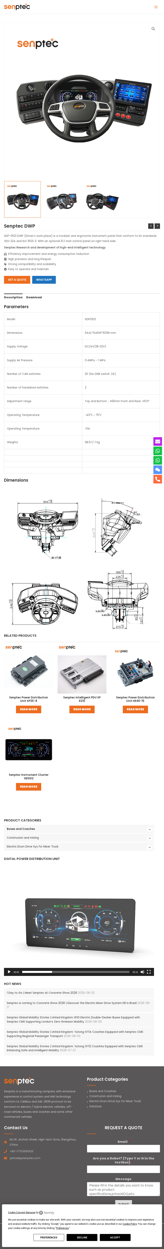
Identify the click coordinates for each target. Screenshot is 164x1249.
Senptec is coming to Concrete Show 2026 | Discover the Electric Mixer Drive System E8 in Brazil (72, 1003)
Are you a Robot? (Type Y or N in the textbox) (123, 1160)
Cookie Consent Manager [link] (21, 1212)
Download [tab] (34, 297)
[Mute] (142, 972)
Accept (115, 1237)
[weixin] (157, 469)
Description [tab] (13, 297)
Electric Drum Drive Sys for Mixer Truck (32, 846)
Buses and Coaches (21, 829)
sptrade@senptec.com (24, 1158)
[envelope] (157, 441)
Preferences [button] (62, 1228)
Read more (28, 709)
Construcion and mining (23, 838)
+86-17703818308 (21, 1151)
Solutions (95, 1106)
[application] (79, 919)
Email (124, 1142)
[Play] (9, 972)
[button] (79, 920)
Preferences (48, 1237)
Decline (82, 1237)
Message (123, 1179)
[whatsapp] (157, 451)
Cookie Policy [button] (130, 1224)
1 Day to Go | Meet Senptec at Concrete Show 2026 (42, 993)
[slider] (75, 972)
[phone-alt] (157, 479)
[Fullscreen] (149, 972)
